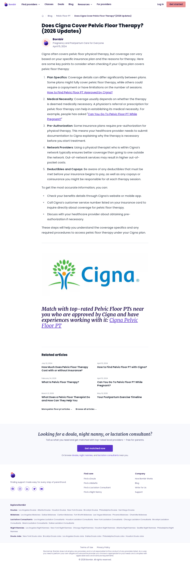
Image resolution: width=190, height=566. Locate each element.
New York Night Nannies (61, 527)
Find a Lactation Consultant (97, 487)
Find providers (29, 4)
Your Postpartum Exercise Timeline (119, 397)
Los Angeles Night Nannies (37, 527)
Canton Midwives (65, 514)
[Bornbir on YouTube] (41, 489)
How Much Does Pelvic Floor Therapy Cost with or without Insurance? (65, 368)
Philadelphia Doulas (108, 510)
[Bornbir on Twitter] (34, 489)
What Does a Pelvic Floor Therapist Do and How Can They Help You (66, 398)
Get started (176, 4)
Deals (61, 4)
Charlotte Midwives (138, 514)
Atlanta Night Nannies (126, 527)
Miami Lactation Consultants (35, 523)
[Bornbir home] (10, 4)
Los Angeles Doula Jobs (73, 536)
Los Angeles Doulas (27, 510)
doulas (75, 455)
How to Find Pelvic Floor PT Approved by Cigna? (80, 92)
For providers (104, 4)
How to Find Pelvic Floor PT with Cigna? (122, 367)
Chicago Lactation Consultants (137, 519)
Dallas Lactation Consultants (61, 523)
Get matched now (95, 448)
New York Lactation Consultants (108, 519)
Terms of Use (86, 547)
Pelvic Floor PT (63, 15)
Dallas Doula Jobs (93, 536)
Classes (49, 4)
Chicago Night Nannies (83, 527)
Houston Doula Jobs (135, 536)
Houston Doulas (59, 510)
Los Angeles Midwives (30, 514)
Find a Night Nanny (93, 492)
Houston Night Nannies (105, 527)
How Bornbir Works (144, 478)
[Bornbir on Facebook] (12, 489)
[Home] (43, 16)
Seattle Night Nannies (146, 527)
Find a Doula (90, 478)
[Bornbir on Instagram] (20, 489)
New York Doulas (74, 510)
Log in (160, 4)
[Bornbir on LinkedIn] (27, 489)
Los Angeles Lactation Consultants (49, 519)
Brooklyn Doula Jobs (52, 536)
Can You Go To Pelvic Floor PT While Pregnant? (119, 383)
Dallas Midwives (49, 514)
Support (139, 492)
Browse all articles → (86, 409)
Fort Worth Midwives (83, 514)
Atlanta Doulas (44, 510)
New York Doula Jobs (32, 536)
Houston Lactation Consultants (79, 519)
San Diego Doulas (127, 510)
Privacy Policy (103, 547)
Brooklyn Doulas (91, 510)
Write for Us (140, 487)
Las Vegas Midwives (102, 514)
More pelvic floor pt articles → (57, 409)
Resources (84, 4)
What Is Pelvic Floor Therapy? (60, 382)
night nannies (86, 455)
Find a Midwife (91, 483)
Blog (71, 4)
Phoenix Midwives (120, 514)
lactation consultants (108, 455)
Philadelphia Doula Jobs (113, 536)
